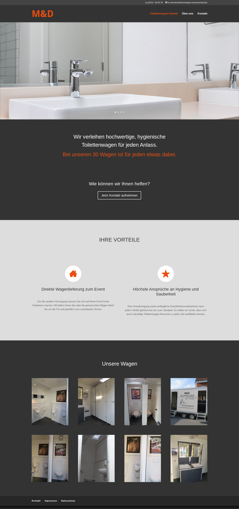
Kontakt (202, 13)
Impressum (51, 500)
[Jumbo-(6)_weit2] (142, 481)
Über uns (187, 13)
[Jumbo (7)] (142, 424)
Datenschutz (68, 500)
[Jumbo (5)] (50, 424)
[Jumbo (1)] (189, 424)
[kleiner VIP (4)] (96, 481)
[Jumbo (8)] (189, 481)
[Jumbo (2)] (96, 424)
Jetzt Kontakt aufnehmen (119, 195)
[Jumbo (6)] (50, 481)
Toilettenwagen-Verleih (164, 13)
